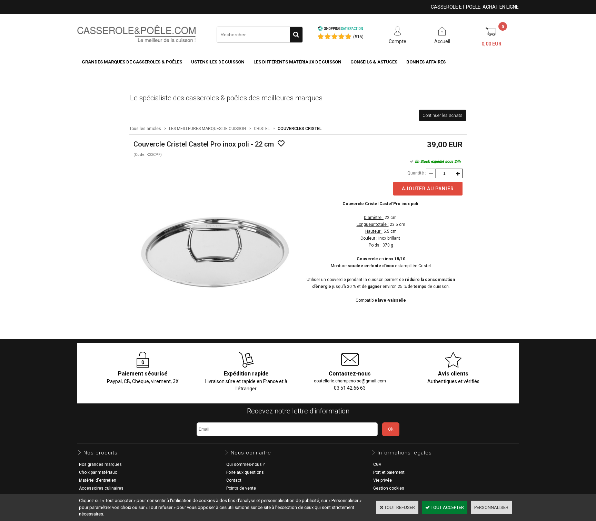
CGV (377, 464)
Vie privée (382, 480)
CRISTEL (262, 128)
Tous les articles (145, 128)
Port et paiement (389, 472)
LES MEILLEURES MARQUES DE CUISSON (207, 128)
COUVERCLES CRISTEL (299, 128)
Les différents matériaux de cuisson (297, 61)
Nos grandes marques (100, 464)
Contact (233, 480)
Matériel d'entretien (97, 480)
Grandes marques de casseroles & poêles (132, 61)
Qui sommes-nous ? (245, 464)
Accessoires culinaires (101, 488)
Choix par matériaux (98, 472)
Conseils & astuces (373, 61)
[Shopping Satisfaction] (340, 29)
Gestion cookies (388, 488)
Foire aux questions (245, 472)
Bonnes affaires (426, 61)
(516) (358, 36)
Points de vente (241, 488)
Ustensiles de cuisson (218, 61)
